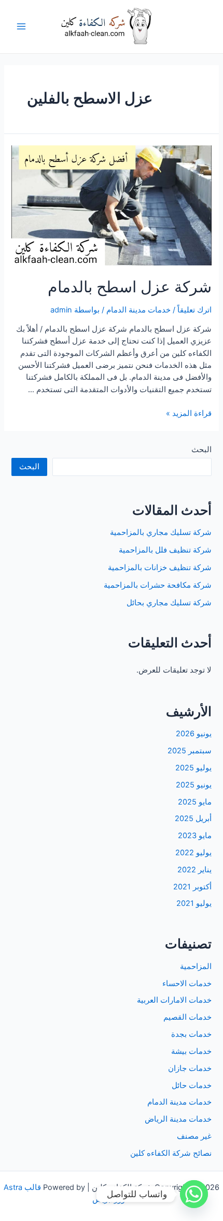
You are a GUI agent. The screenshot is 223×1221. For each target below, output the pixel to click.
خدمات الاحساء (187, 983)
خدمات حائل (192, 1085)
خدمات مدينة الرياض (178, 1119)
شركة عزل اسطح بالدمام (130, 286)
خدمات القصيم (187, 1017)
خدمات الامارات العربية (174, 1000)
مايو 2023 (195, 835)
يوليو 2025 (193, 767)
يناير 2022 (194, 869)
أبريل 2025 (193, 818)
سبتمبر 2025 (190, 750)
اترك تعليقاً (194, 310)
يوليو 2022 (193, 852)
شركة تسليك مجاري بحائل (169, 602)
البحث (201, 449)
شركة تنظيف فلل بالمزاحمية (165, 550)
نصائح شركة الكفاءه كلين (171, 1153)
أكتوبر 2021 (192, 886)
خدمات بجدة (191, 1034)
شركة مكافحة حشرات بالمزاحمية (158, 585)
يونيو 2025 (194, 785)
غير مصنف (194, 1136)
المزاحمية (196, 966)
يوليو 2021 (194, 903)
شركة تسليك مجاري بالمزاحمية (161, 532)
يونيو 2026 (194, 733)
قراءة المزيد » (189, 413)
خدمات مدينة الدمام (138, 310)
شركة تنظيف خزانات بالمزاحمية (160, 567)
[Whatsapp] (194, 1194)
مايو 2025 (195, 802)
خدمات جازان (190, 1068)
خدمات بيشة (191, 1051)
